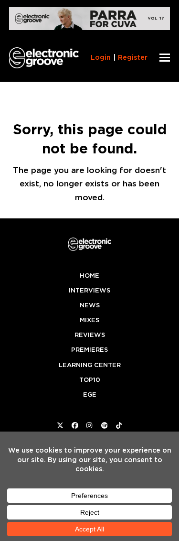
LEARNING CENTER (90, 365)
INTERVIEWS (89, 290)
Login (101, 57)
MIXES (89, 320)
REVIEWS (89, 335)
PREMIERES (89, 350)
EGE (89, 394)
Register (132, 57)
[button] (164, 58)
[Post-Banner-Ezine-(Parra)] (89, 27)
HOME (89, 275)
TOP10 (89, 380)
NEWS (90, 305)
